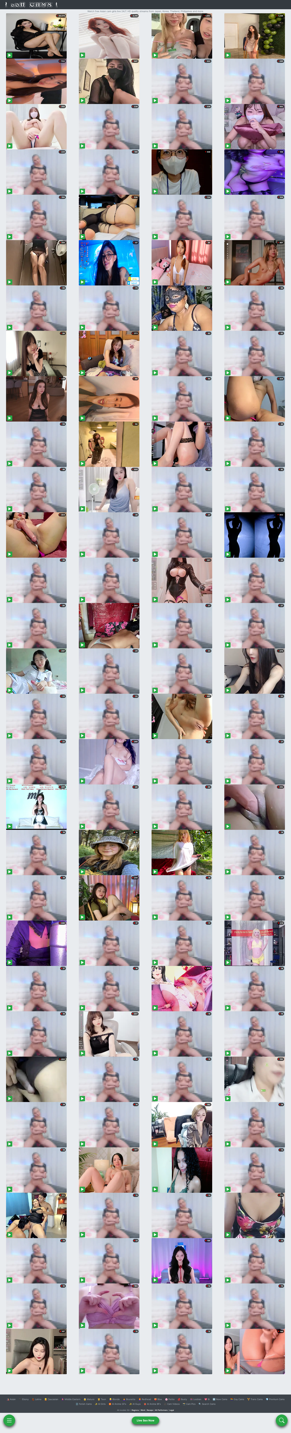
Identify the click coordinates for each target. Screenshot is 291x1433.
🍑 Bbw (158, 1399)
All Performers (161, 1410)
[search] (282, 1420)
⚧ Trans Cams (255, 1399)
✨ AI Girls (100, 1404)
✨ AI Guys (135, 1404)
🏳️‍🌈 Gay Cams (237, 1399)
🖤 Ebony (24, 1399)
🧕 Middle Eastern (70, 1399)
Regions (135, 1410)
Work (143, 1410)
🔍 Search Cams (207, 1404)
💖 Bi (207, 1399)
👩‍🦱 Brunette (129, 1399)
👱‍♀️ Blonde (114, 1399)
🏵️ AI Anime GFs (117, 1404)
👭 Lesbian (195, 1399)
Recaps (150, 1410)
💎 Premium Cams (275, 1399)
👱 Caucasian (51, 1399)
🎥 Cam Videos (172, 1404)
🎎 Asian (11, 1399)
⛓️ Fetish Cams (84, 1404)
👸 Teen (102, 1399)
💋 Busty (182, 1399)
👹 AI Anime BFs (152, 1404)
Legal (171, 1410)
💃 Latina (36, 1399)
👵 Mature (89, 1399)
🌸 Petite (170, 1399)
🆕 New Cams (220, 1399)
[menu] (9, 1420)
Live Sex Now (145, 1420)
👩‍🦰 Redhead (144, 1399)
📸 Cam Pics (189, 1404)
